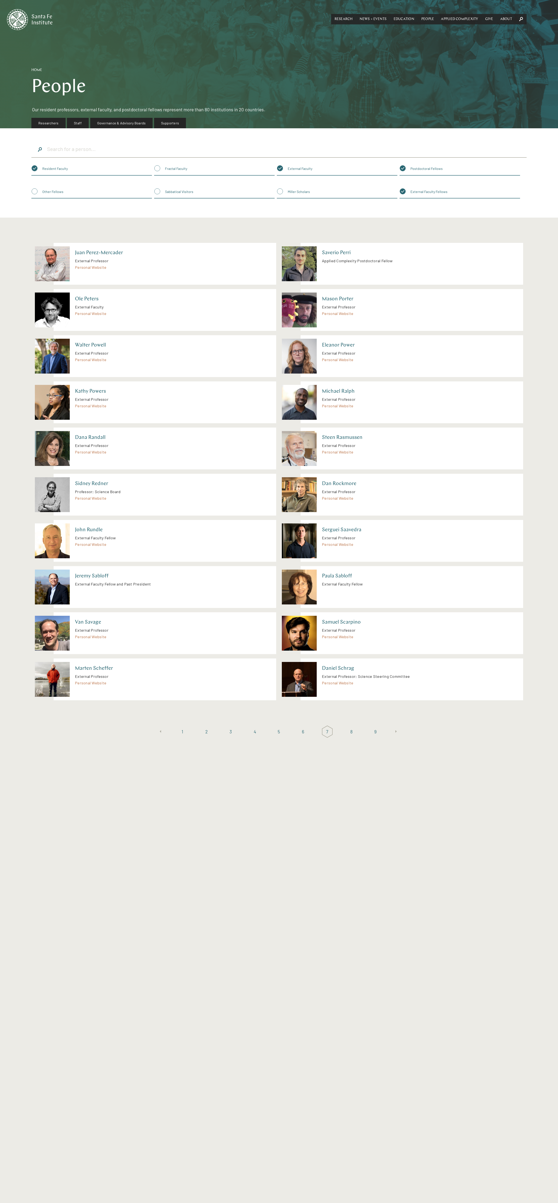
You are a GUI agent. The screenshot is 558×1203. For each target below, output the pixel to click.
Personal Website (90, 267)
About (506, 19)
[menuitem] (48, 123)
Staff (78, 123)
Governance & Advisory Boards (121, 123)
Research (344, 19)
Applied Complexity (459, 19)
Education (404, 19)
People (427, 19)
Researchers (48, 123)
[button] (343, 19)
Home (36, 70)
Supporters (170, 123)
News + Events (373, 19)
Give (489, 19)
